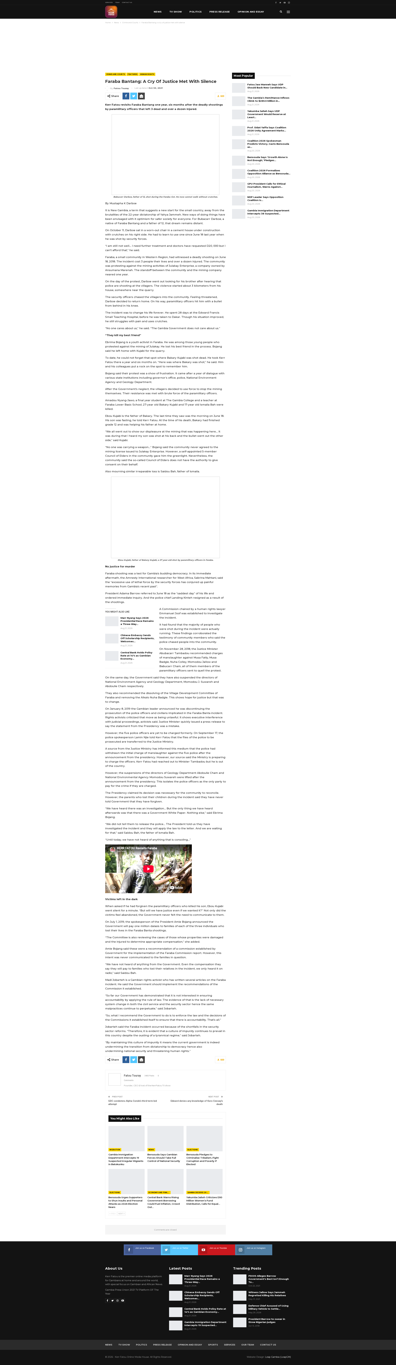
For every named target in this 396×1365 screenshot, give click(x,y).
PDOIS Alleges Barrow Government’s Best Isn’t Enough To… (268, 1279)
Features (132, 74)
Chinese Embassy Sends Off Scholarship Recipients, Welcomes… (137, 638)
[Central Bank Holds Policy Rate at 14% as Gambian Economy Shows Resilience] (111, 656)
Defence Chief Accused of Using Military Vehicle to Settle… (268, 1307)
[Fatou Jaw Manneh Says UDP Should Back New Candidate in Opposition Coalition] (238, 88)
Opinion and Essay (251, 11)
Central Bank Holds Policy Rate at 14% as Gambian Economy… (136, 655)
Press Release (219, 11)
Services (109, 2)
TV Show (175, 11)
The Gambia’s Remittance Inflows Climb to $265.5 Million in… (268, 99)
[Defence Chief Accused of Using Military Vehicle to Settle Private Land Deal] (239, 1309)
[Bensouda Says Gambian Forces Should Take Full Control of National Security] (165, 1138)
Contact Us (127, 2)
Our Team (247, 1344)
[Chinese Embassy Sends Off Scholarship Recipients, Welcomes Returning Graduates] (111, 639)
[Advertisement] (198, 47)
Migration (115, 1150)
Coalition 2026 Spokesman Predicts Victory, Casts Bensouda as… (268, 143)
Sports (213, 1344)
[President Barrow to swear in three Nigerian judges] (239, 1322)
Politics (195, 11)
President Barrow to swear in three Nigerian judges (266, 1321)
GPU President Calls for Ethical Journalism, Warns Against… (266, 185)
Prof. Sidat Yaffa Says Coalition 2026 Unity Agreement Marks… (266, 129)
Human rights (147, 74)
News (158, 11)
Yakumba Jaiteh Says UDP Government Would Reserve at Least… (266, 114)
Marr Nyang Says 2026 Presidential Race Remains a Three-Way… (137, 621)
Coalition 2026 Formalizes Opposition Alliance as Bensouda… (268, 172)
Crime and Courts (115, 74)
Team (117, 2)
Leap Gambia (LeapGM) (278, 1357)
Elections (192, 1150)
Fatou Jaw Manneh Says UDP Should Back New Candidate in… (267, 86)
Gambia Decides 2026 (198, 1193)
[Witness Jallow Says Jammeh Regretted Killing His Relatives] (239, 1296)
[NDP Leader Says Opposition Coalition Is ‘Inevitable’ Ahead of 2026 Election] (238, 200)
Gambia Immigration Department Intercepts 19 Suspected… (205, 1324)
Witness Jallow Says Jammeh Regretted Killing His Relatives (267, 1294)
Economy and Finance (159, 1193)
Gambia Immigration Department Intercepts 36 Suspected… (268, 212)
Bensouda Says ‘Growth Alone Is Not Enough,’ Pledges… (267, 159)
